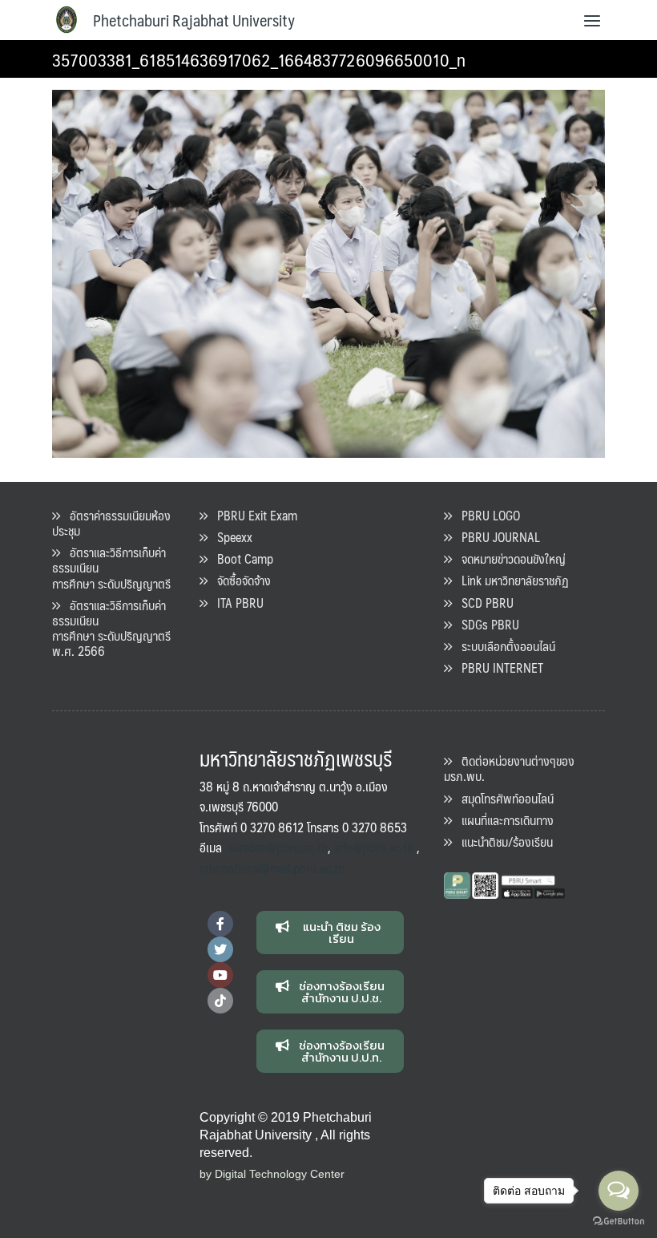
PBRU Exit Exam (252, 515)
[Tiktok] (220, 1000)
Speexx (230, 537)
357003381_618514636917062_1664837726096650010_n (259, 59)
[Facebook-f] (220, 924)
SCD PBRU (483, 602)
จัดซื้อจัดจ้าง (239, 580)
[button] (330, 932)
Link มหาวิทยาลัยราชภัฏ (510, 580)
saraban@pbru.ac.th (278, 847)
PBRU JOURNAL (496, 537)
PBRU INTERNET (497, 667)
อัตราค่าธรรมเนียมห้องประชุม (111, 522)
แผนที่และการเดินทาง (503, 820)
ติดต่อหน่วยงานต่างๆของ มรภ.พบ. (509, 768)
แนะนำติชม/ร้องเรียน (502, 841)
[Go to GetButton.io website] (618, 1221)
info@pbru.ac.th (373, 847)
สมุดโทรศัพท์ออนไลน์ (503, 798)
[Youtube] (220, 975)
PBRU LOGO (486, 515)
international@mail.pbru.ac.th (272, 868)
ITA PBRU (236, 602)
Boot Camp (240, 558)
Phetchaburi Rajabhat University (194, 20)
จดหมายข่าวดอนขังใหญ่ (509, 558)
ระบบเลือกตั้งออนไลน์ (503, 646)
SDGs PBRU (485, 624)
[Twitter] (220, 949)
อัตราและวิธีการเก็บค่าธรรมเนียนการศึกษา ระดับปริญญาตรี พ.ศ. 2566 (111, 628)
